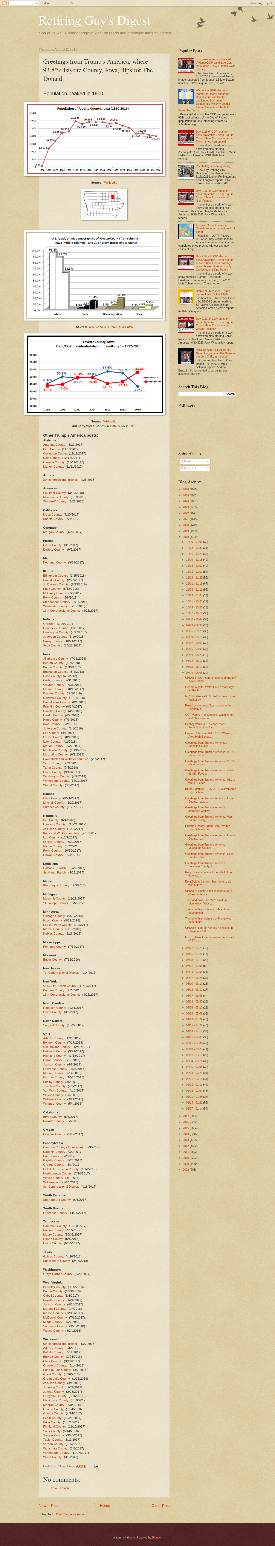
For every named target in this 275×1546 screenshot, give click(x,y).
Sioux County (52, 763)
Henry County (52, 719)
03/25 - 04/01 (194, 1043)
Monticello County (55, 750)
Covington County (55, 453)
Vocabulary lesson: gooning (213, 166)
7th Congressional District (60, 972)
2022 (186, 513)
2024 (186, 501)
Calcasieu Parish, (55, 868)
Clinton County (53, 689)
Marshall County (54, 1308)
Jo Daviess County (55, 584)
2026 (186, 489)
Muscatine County (55, 754)
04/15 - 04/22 (194, 1025)
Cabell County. (53, 1295)
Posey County (52, 641)
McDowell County (55, 1317)
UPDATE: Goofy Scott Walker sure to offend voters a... (208, 892)
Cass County (51, 676)
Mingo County (52, 1321)
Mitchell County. (54, 802)
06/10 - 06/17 (194, 983)
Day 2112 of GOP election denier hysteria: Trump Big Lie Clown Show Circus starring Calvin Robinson (214, 323)
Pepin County (52, 1418)
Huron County (52, 1060)
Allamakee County (55, 658)
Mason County (53, 1313)
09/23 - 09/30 (194, 625)
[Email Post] (96, 1466)
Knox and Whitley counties (61, 833)
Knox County (51, 588)
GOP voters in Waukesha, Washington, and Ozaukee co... (209, 716)
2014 (186, 1134)
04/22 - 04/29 (194, 1019)
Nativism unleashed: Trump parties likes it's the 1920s (213, 292)
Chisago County (54, 916)
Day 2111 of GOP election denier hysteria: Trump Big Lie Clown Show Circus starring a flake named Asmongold (214, 136)
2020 (186, 525)
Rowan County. (53, 855)
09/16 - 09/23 (194, 631)
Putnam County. (54, 990)
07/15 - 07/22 (194, 954)
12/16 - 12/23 (194, 554)
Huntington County (55, 632)
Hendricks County (55, 628)
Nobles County (53, 933)
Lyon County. (52, 741)
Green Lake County (56, 1378)
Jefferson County (54, 636)
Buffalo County (53, 1352)
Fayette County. (54, 1160)
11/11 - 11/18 (194, 583)
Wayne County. (53, 1095)
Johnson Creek (53, 1387)
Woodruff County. (55, 501)
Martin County (52, 846)
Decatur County (53, 693)
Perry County (52, 850)
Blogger (156, 1537)
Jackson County (54, 829)
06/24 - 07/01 (194, 971)
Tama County (52, 767)
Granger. (49, 623)
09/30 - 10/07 (194, 619)
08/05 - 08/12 (194, 666)
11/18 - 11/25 (194, 577)
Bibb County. (51, 449)
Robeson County (54, 1007)
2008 (186, 1169)
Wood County (52, 1457)
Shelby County (53, 1082)
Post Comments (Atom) (71, 1514)
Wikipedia (110, 182)
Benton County (53, 663)
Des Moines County (56, 702)
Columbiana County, (57, 1047)
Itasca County (52, 920)
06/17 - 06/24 (194, 977)
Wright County (52, 785)
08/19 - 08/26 (194, 655)
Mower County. (53, 929)
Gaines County (53, 1256)
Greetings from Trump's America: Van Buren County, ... (208, 818)
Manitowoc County (55, 1400)
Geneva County (53, 462)
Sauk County (51, 1431)
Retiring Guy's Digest (94, 19)
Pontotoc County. (54, 946)
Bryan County (52, 1116)
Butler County (52, 959)
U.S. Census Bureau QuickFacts (111, 327)
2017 (186, 1116)
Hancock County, (54, 824)
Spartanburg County (56, 1199)
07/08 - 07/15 (194, 960)
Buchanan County (55, 671)
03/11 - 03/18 (194, 1055)
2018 (186, 537)
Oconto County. (53, 1409)
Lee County (51, 732)
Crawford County (54, 1365)
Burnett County (53, 1356)
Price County (51, 1422)
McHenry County (54, 593)
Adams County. (53, 1348)
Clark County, (52, 1361)
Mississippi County (55, 497)
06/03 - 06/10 (194, 989)
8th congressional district (60, 479)
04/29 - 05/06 (194, 1013)
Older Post (160, 1505)
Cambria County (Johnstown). (63, 1147)
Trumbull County (54, 1086)
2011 (186, 1151)
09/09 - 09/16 (194, 637)
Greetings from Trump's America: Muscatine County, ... (205, 846)
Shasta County (53, 518)
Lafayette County (54, 1396)
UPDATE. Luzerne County (60, 1169)
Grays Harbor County (57, 1274)
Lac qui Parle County (57, 924)
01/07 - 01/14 (194, 1108)
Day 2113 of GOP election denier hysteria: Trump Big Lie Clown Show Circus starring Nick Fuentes (214, 195)
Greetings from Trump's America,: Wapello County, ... (206, 744)
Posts (187, 461)
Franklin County (53, 580)
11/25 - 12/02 (194, 571)
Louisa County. (53, 737)
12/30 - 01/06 (194, 541)
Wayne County (53, 1177)
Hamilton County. (54, 711)
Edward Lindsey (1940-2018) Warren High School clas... (207, 827)
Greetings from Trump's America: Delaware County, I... (205, 864)
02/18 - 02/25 (194, 1073)
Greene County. (54, 1164)
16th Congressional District (61, 610)
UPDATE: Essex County (59, 985)
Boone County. (53, 667)
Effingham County (55, 575)
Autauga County (54, 444)
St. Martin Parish (54, 872)
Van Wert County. (55, 1090)
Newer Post (49, 1505)
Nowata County (53, 1121)
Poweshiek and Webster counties (65, 759)
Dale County (51, 457)
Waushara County (55, 1448)
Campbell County (54, 1226)
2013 (186, 1140)
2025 (186, 495)
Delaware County (54, 698)
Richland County (54, 1426)
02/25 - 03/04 (194, 1067)
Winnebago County (56, 780)
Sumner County (53, 807)
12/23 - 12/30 (194, 548)
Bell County (50, 820)
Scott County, (52, 645)
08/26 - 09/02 (194, 649)
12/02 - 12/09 (194, 565)
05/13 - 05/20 (194, 1001)
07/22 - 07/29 (194, 948)
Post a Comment (59, 1488)
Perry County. (52, 597)
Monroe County (53, 1404)
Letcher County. (54, 841)
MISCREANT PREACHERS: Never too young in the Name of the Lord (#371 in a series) (215, 353)
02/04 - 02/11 (194, 1084)
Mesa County (52, 514)
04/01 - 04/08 (194, 1037)
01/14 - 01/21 (194, 1102)
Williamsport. (52, 1182)
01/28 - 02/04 (194, 1090)
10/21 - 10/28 (194, 601)
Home (105, 1505)
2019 (186, 531)
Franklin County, (54, 706)
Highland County (54, 1055)
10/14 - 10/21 (194, 607)
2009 (186, 1163)
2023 (186, 507)
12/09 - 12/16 (194, 559)
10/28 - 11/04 (194, 595)
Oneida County (53, 1413)
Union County (52, 1012)
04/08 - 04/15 (194, 1031)
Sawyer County (53, 1435)
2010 (186, 1157)
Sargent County (53, 1025)
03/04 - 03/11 (194, 1061)
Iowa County (51, 724)
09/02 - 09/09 (194, 643)
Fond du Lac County (57, 1369)
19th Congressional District (61, 994)
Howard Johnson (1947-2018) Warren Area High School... (208, 735)
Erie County (51, 1156)
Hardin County (53, 715)
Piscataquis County (56, 885)
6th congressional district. (60, 1343)
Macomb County (54, 898)
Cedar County (52, 680)
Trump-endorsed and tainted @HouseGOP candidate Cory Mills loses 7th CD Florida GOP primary (215, 64)
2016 (186, 1122)
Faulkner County (54, 492)
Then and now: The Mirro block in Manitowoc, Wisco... (206, 901)
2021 (186, 519)
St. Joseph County (55, 903)
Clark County (52, 798)
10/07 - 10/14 (194, 613)
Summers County (55, 1326)
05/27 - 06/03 (194, 995)
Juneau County (53, 1391)
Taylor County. (53, 1439)
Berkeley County (54, 1287)
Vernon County (53, 1444)
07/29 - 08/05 (194, 672)
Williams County (54, 1099)
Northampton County (57, 1173)
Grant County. (52, 1374)
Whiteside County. (55, 606)
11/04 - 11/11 (194, 589)
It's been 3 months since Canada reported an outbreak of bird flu (215, 228)
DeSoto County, (53, 549)
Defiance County (54, 1051)
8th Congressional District (60, 1186)
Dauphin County (54, 1151)
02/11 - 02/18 (194, 1079)
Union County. (52, 772)
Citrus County (52, 545)
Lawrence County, (55, 1212)
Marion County (53, 466)
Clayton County (53, 684)
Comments (190, 468)
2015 (186, 1128)
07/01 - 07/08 (194, 965)
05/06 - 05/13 (194, 1007)
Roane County (53, 1238)
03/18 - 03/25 (194, 1049)
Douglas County (54, 1134)
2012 (186, 1146)
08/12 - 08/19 (194, 660)
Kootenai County (54, 562)
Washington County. (56, 776)
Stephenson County (56, 601)
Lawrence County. (55, 1068)
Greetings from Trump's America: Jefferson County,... (205, 809)
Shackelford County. (56, 1260)
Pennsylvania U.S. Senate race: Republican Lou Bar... (205, 725)
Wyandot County (54, 1103)
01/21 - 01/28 (194, 1096)
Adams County (53, 1038)
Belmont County (54, 1042)
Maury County (52, 1234)
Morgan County (53, 532)
